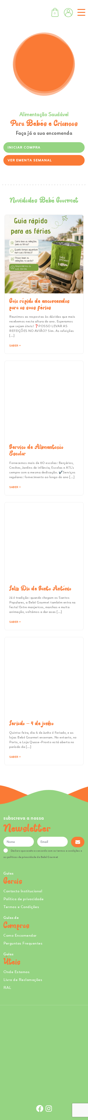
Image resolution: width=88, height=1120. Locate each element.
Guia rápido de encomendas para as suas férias (39, 304)
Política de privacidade (23, 898)
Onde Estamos (16, 971)
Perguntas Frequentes (22, 943)
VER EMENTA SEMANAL (30, 160)
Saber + (15, 345)
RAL (7, 987)
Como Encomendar (20, 935)
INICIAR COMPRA (24, 147)
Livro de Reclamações (22, 979)
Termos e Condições (21, 906)
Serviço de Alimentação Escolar (36, 450)
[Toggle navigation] (80, 12)
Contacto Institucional (22, 890)
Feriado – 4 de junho (31, 723)
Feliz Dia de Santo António (40, 588)
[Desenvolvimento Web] (44, 1093)
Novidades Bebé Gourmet (44, 200)
